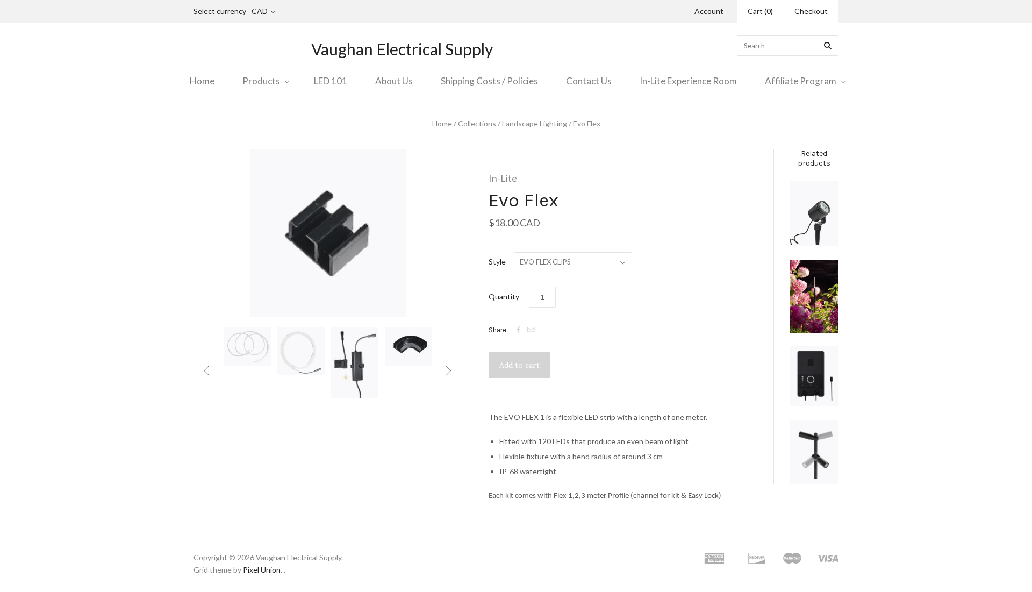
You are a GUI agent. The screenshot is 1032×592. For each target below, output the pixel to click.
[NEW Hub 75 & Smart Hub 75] (814, 376)
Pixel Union (262, 569)
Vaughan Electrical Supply (402, 49)
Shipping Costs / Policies (489, 81)
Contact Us (589, 81)
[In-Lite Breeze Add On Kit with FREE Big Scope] (814, 213)
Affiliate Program (800, 81)
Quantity (504, 296)
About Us (394, 81)
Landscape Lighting (534, 123)
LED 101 (330, 81)
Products (261, 81)
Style (497, 261)
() (760, 11)
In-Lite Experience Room (688, 81)
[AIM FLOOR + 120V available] (814, 452)
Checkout (811, 11)
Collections (477, 123)
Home (202, 81)
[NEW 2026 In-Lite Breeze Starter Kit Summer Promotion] (814, 296)
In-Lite (503, 178)
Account (708, 11)
